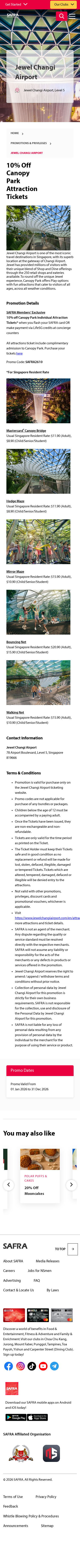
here (19, 353)
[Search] (61, 16)
